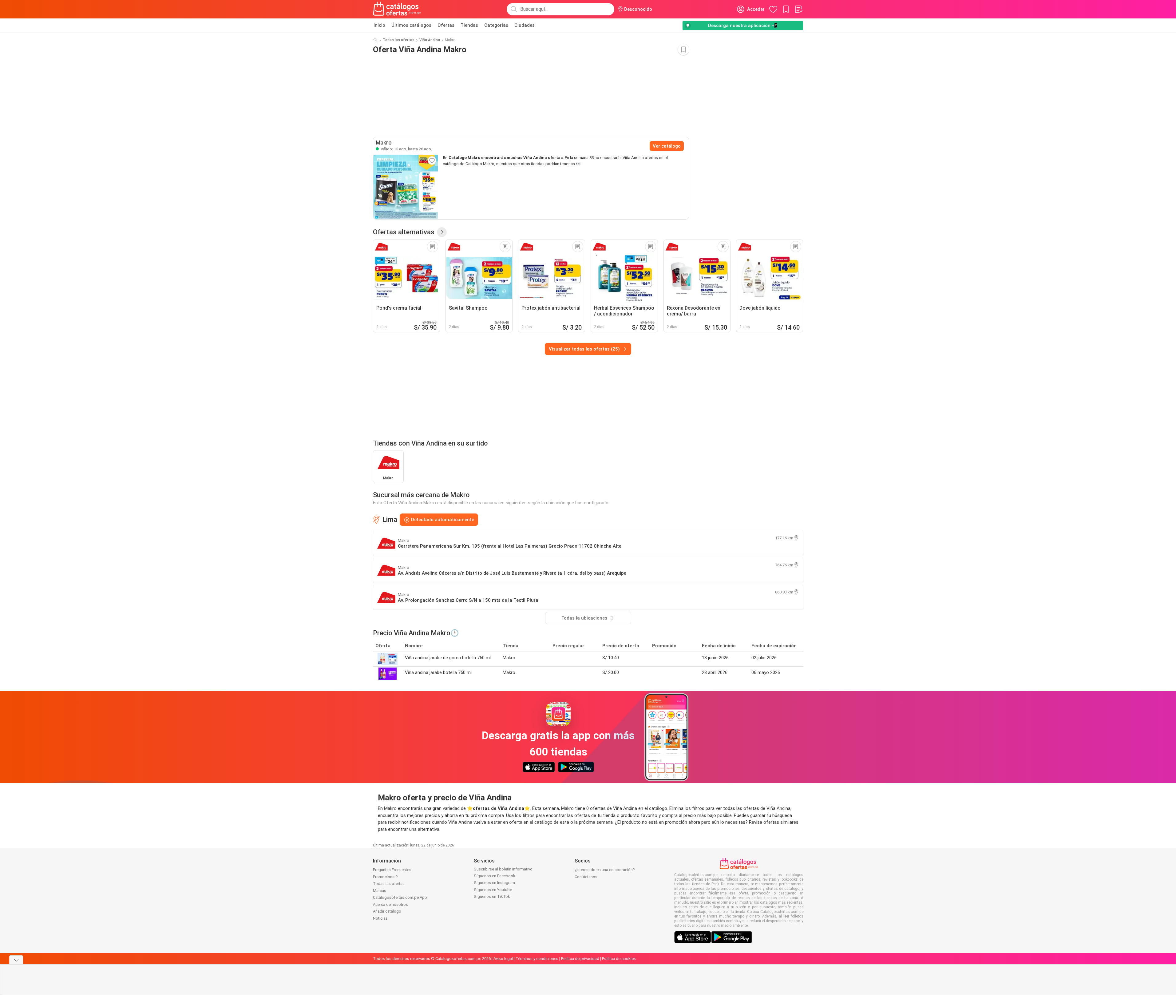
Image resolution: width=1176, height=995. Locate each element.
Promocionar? (385, 876)
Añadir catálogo (387, 911)
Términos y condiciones (537, 958)
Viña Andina (429, 40)
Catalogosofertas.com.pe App (400, 897)
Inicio (379, 25)
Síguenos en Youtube (493, 889)
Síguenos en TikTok (492, 896)
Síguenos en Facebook (494, 876)
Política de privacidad (580, 958)
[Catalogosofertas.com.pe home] (397, 9)
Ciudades (524, 25)
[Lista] (798, 9)
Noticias (380, 918)
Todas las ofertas (398, 40)
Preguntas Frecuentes (392, 869)
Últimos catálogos (411, 25)
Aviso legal (503, 958)
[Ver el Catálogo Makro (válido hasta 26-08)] (405, 187)
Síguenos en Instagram (494, 882)
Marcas (379, 890)
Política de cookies (619, 958)
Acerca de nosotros (390, 904)
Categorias (496, 25)
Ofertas (446, 25)
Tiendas (469, 25)
